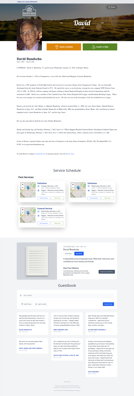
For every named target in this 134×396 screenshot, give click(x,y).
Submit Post (108, 304)
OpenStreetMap (69, 390)
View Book (68, 253)
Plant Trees (57, 198)
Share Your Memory (106, 272)
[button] (28, 188)
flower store (70, 153)
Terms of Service (72, 387)
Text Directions (44, 198)
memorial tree (40, 153)
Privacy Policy (61, 387)
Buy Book (79, 253)
